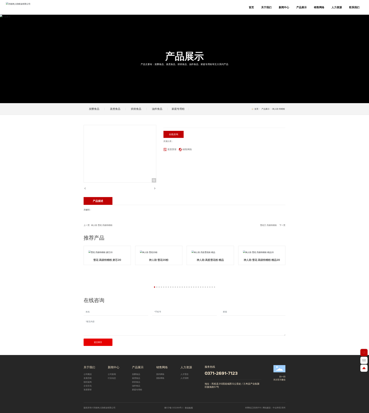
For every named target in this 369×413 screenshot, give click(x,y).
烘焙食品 (136, 108)
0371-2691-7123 (221, 373)
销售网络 (187, 149)
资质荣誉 (172, 149)
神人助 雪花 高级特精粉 (101, 225)
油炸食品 (157, 108)
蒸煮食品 (115, 108)
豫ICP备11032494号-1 (173, 408)
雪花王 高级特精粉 (268, 225)
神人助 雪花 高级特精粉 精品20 (262, 259)
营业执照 (189, 408)
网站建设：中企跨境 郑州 (274, 408)
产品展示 (184, 56)
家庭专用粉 (178, 108)
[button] (154, 287)
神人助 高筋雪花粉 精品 (210, 259)
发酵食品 (94, 108)
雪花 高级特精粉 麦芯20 (107, 259)
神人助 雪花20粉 (159, 259)
